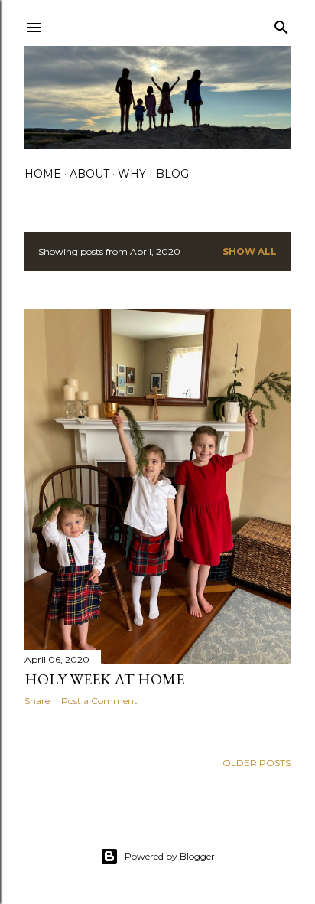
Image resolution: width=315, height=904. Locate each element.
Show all (249, 251)
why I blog (153, 174)
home (42, 174)
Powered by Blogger (170, 856)
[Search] (281, 24)
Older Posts (256, 763)
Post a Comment (99, 701)
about (89, 174)
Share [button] (37, 701)
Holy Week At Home (104, 679)
